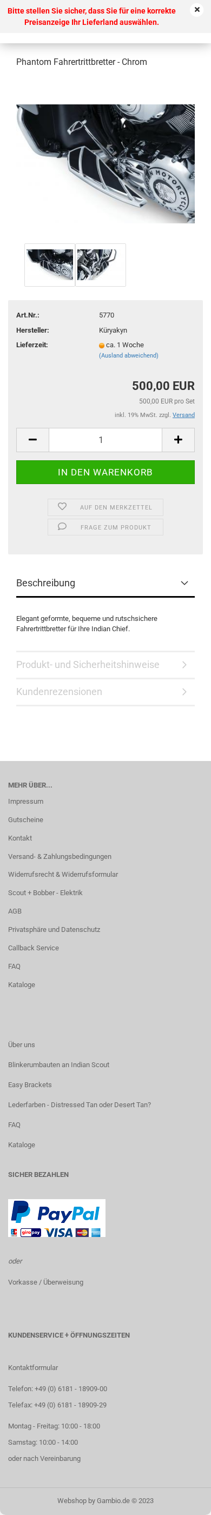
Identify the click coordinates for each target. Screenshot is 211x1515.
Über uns (21, 1045)
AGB (15, 911)
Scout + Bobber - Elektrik (45, 893)
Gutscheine (25, 820)
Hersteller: (32, 330)
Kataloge (21, 985)
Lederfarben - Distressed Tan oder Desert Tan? (79, 1105)
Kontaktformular (33, 1368)
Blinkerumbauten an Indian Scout (58, 1065)
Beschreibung (45, 582)
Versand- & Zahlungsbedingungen (59, 856)
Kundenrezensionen (59, 691)
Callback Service (33, 948)
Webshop (72, 1501)
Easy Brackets (30, 1085)
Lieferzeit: (32, 345)
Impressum (25, 801)
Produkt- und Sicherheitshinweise (88, 664)
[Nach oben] (181, 1498)
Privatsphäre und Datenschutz (54, 929)
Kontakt (20, 838)
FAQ (14, 966)
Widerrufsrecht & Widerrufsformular (63, 874)
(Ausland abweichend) (129, 355)
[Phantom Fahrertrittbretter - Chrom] (105, 159)
